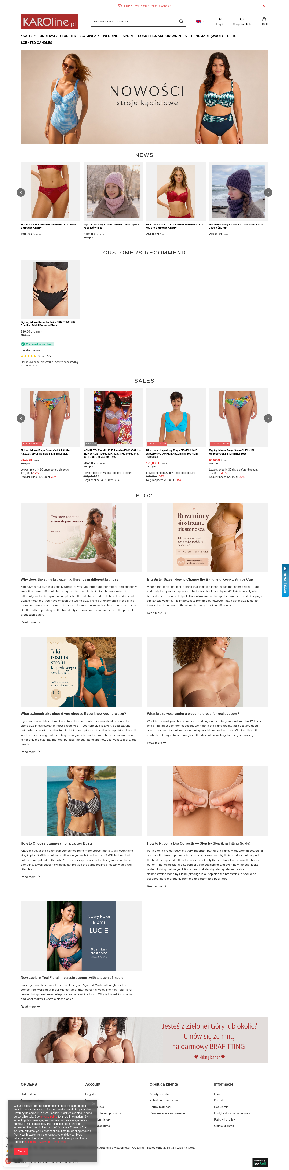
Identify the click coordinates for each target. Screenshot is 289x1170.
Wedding (110, 36)
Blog (144, 495)
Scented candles (36, 42)
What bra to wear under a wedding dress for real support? (193, 713)
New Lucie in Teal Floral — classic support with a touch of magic (72, 977)
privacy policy (48, 1116)
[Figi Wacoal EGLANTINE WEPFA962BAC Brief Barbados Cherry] (50, 191)
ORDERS (29, 1084)
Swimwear (89, 36)
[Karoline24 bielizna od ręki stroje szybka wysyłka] (144, 97)
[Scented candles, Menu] (54, 42)
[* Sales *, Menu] (38, 35)
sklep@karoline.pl (118, 1147)
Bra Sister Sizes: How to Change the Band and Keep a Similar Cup (200, 579)
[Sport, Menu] (136, 35)
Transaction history (98, 1119)
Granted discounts (97, 1125)
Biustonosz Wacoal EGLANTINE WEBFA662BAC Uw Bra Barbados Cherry (175, 226)
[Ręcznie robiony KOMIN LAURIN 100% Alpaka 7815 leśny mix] (113, 191)
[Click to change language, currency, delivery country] (200, 21)
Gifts (231, 36)
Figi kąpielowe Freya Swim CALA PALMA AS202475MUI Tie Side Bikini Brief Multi (45, 452)
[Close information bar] (264, 6)
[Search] (181, 21)
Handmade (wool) (207, 36)
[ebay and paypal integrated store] (260, 1162)
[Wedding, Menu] (121, 35)
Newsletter (92, 1132)
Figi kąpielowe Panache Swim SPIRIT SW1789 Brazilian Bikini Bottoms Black (48, 324)
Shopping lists (94, 1106)
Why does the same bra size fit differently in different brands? (70, 579)
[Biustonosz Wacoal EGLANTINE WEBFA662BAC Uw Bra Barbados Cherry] (176, 191)
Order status (29, 1094)
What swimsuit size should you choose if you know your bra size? (73, 713)
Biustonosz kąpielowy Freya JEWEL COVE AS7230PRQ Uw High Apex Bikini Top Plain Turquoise (172, 454)
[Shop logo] (49, 21)
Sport (128, 36)
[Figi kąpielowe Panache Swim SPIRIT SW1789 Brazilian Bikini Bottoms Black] (50, 289)
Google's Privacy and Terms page (45, 1141)
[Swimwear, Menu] (101, 35)
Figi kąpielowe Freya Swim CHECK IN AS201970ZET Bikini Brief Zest (231, 452)
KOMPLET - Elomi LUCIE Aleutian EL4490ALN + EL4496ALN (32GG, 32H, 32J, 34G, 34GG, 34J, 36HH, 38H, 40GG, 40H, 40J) (112, 454)
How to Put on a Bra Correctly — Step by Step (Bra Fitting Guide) (198, 843)
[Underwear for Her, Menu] (78, 35)
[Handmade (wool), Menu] (225, 35)
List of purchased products (103, 1113)
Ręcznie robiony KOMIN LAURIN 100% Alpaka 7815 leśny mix (111, 226)
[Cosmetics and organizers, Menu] (189, 35)
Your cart (91, 1100)
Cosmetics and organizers (162, 36)
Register (90, 1094)
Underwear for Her (58, 36)
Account (92, 1084)
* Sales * (28, 36)
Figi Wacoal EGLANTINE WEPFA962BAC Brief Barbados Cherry (48, 226)
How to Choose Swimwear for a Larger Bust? (57, 843)
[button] (268, 96)
